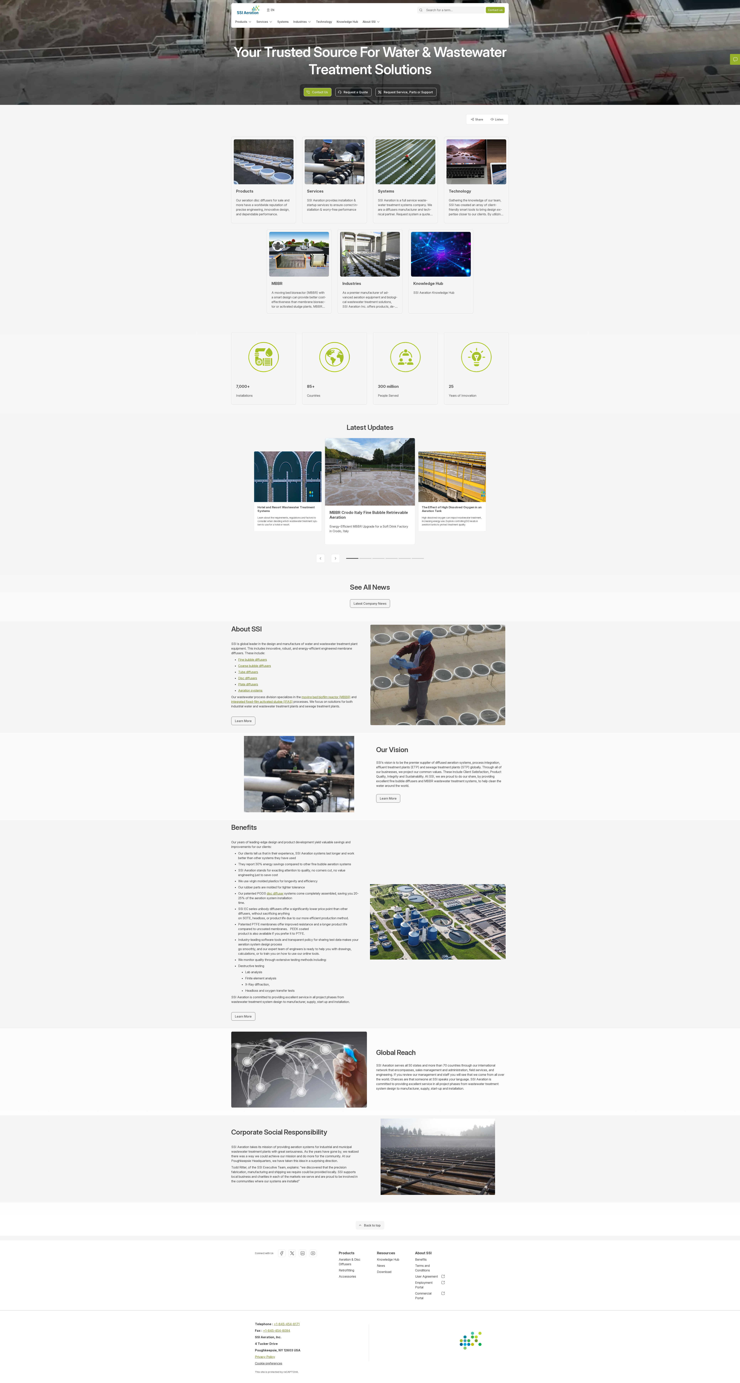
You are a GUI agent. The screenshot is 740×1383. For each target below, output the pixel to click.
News (381, 1266)
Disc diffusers (247, 678)
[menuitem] (243, 22)
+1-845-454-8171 (287, 1324)
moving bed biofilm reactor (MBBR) (326, 697)
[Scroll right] (335, 558)
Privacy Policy (265, 1357)
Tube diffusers (248, 672)
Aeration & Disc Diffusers (349, 1262)
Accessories (347, 1276)
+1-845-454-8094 (276, 1330)
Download (384, 1272)
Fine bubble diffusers (252, 660)
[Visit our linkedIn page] (302, 1253)
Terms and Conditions (422, 1268)
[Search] (420, 10)
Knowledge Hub (388, 1259)
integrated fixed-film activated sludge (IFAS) (262, 702)
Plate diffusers (248, 684)
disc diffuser (275, 893)
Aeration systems (250, 690)
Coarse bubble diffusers (254, 666)
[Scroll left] (320, 558)
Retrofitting (346, 1270)
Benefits (421, 1259)
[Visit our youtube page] (313, 1253)
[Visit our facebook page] (281, 1253)
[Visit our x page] (292, 1253)
